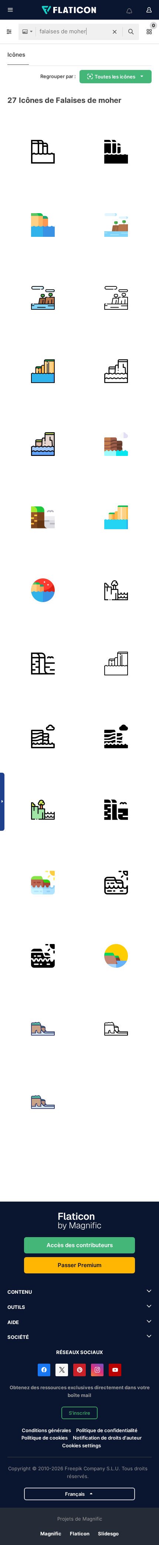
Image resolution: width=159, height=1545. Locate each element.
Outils (16, 1307)
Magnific (50, 1533)
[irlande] (43, 882)
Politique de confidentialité (107, 1430)
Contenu (19, 1292)
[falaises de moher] (43, 152)
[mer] (116, 1029)
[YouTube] (115, 1370)
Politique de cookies (44, 1438)
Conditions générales (46, 1430)
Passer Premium (79, 1265)
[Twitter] (61, 1370)
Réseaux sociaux (79, 1352)
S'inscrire (79, 1413)
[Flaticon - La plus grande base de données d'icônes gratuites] (69, 10)
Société (18, 1337)
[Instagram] (97, 1370)
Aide (13, 1322)
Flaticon (79, 1533)
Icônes (16, 54)
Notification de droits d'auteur (107, 1438)
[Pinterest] (79, 1370)
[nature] (43, 1029)
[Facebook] (44, 1370)
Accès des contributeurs (80, 1245)
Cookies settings (81, 1445)
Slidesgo (108, 1533)
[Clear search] (114, 32)
